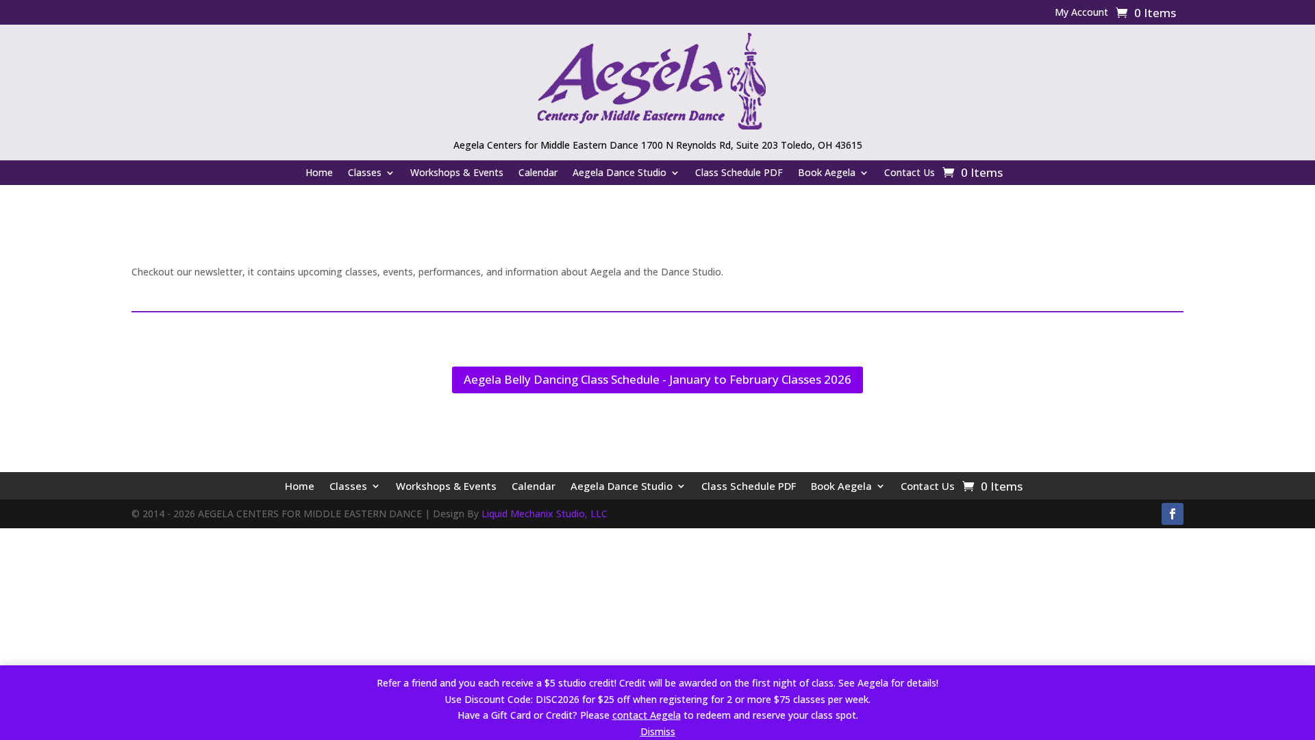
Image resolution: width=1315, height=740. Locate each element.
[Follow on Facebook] (1173, 514)
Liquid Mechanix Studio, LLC (544, 513)
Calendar (538, 173)
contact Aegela (646, 715)
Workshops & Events (456, 173)
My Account (1081, 13)
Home (319, 173)
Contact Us (909, 173)
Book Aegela (826, 173)
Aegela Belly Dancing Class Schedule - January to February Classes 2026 (657, 379)
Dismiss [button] (657, 731)
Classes (364, 173)
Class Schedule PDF (739, 173)
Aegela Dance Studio (619, 173)
